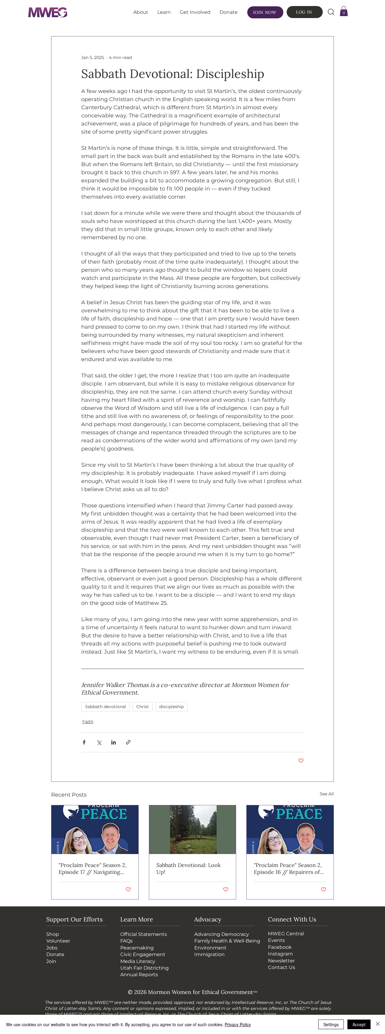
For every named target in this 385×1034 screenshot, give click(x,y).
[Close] (377, 1024)
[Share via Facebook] (84, 742)
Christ (142, 706)
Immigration (209, 954)
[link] (344, 11)
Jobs (51, 948)
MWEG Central (286, 933)
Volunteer (58, 941)
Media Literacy (137, 961)
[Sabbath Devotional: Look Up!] (192, 829)
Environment (210, 948)
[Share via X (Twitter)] (99, 742)
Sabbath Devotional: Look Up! (188, 868)
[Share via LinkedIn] (113, 742)
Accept (359, 1024)
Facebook (280, 947)
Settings (331, 1024)
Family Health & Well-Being (227, 941)
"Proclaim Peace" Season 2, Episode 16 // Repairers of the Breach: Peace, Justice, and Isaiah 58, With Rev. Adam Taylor (288, 868)
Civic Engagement (142, 954)
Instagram (280, 954)
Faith (87, 721)
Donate (55, 954)
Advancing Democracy (221, 934)
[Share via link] (128, 742)
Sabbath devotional (105, 706)
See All (327, 794)
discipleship (171, 706)
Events (276, 940)
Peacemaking (137, 948)
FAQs (126, 941)
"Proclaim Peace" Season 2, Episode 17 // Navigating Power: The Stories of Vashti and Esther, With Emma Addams (95, 868)
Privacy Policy (238, 1024)
